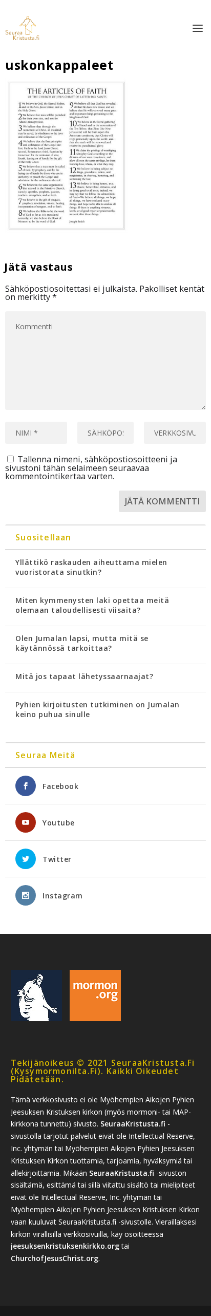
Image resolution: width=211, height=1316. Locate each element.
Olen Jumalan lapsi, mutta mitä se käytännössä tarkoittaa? (82, 643)
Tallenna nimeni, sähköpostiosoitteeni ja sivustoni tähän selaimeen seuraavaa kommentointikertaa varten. (91, 468)
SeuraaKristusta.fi (132, 1124)
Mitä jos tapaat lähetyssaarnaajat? (84, 676)
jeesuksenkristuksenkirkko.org (65, 1246)
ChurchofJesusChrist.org (54, 1258)
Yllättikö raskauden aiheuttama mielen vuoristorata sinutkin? (91, 567)
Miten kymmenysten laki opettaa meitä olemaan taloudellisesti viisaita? (92, 605)
